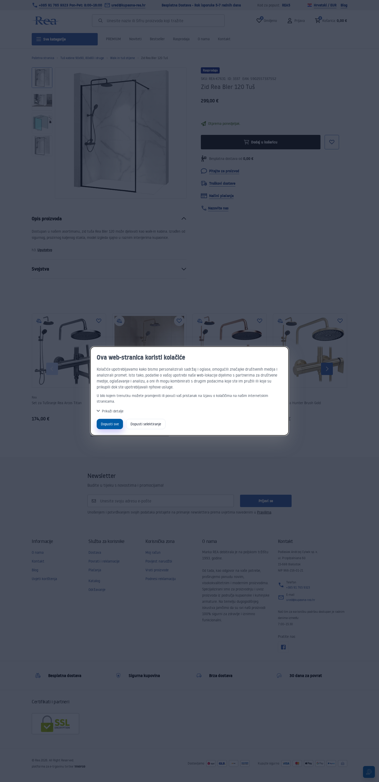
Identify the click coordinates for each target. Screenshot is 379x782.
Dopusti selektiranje (145, 423)
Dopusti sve (110, 423)
